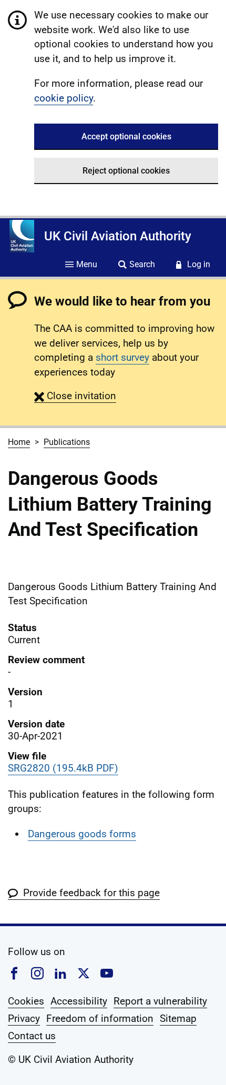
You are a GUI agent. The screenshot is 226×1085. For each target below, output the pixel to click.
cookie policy (63, 98)
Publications (67, 442)
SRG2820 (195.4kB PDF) (63, 768)
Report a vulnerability (160, 1001)
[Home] (22, 236)
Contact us (32, 1036)
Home (19, 442)
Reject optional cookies (126, 171)
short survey (122, 357)
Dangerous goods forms (82, 834)
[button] (75, 396)
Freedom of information (99, 1018)
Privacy (24, 1018)
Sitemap (178, 1018)
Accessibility (78, 1001)
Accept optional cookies (126, 136)
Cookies (26, 1001)
